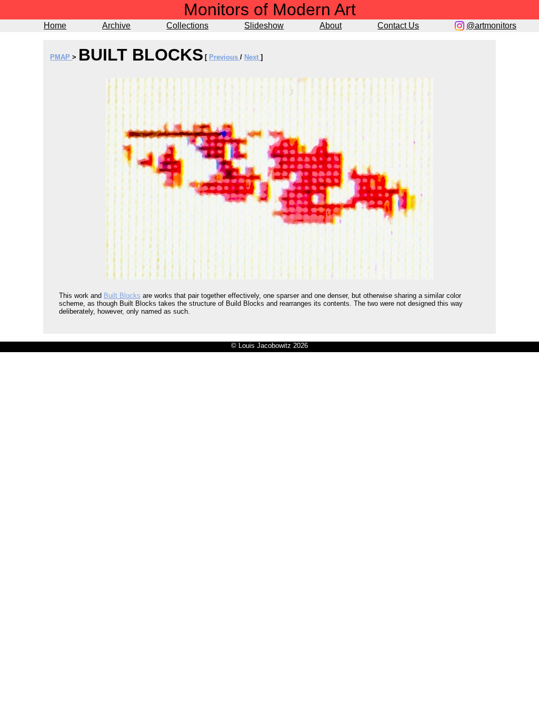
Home (55, 25)
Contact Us (398, 25)
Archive (116, 25)
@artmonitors (491, 25)
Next (252, 57)
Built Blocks (122, 295)
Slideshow (264, 25)
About (331, 25)
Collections (187, 25)
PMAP (61, 57)
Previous (224, 57)
